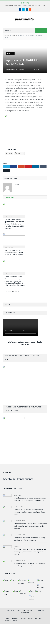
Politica (10, 54)
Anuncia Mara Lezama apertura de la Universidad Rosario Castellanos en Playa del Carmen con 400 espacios (14, 224)
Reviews (15, 618)
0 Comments (34, 69)
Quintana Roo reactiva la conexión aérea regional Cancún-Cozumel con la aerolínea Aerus (25, 5)
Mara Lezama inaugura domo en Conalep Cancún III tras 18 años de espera (14, 252)
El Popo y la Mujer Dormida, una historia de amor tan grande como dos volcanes (29, 564)
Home (8, 618)
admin (10, 69)
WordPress (25, 613)
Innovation (39, 618)
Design (15, 620)
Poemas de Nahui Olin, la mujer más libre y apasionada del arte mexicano (29, 539)
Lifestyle (23, 618)
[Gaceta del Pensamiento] (25, 19)
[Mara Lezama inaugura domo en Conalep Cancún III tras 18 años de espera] (14, 240)
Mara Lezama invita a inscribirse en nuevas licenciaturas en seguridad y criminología (30, 499)
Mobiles (30, 618)
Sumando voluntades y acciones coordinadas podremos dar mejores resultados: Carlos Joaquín (30, 526)
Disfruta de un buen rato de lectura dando (25, 342)
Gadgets (8, 620)
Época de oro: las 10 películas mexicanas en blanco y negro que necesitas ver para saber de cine (30, 551)
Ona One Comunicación (26, 610)
